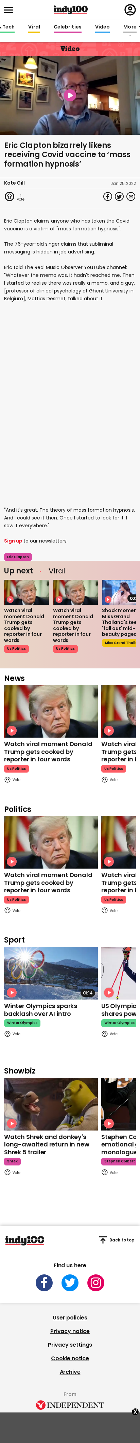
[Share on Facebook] (107, 196)
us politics (16, 648)
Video (102, 27)
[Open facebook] (44, 1282)
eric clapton (18, 556)
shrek (12, 1161)
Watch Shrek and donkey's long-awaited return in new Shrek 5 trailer (46, 1144)
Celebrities (68, 27)
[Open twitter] (70, 1282)
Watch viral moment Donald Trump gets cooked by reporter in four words (24, 625)
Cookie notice (70, 1358)
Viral (34, 27)
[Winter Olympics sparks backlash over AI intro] (51, 973)
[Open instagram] (95, 1282)
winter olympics (22, 1022)
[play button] (70, 95)
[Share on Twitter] (119, 196)
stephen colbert (119, 1161)
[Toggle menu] (10, 10)
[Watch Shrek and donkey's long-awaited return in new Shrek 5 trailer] (51, 1104)
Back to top (122, 1240)
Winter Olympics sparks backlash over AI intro (40, 1010)
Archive (70, 1372)
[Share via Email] (130, 196)
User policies (70, 1318)
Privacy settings (70, 1345)
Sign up (13, 540)
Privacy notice (70, 1331)
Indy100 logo (70, 9)
